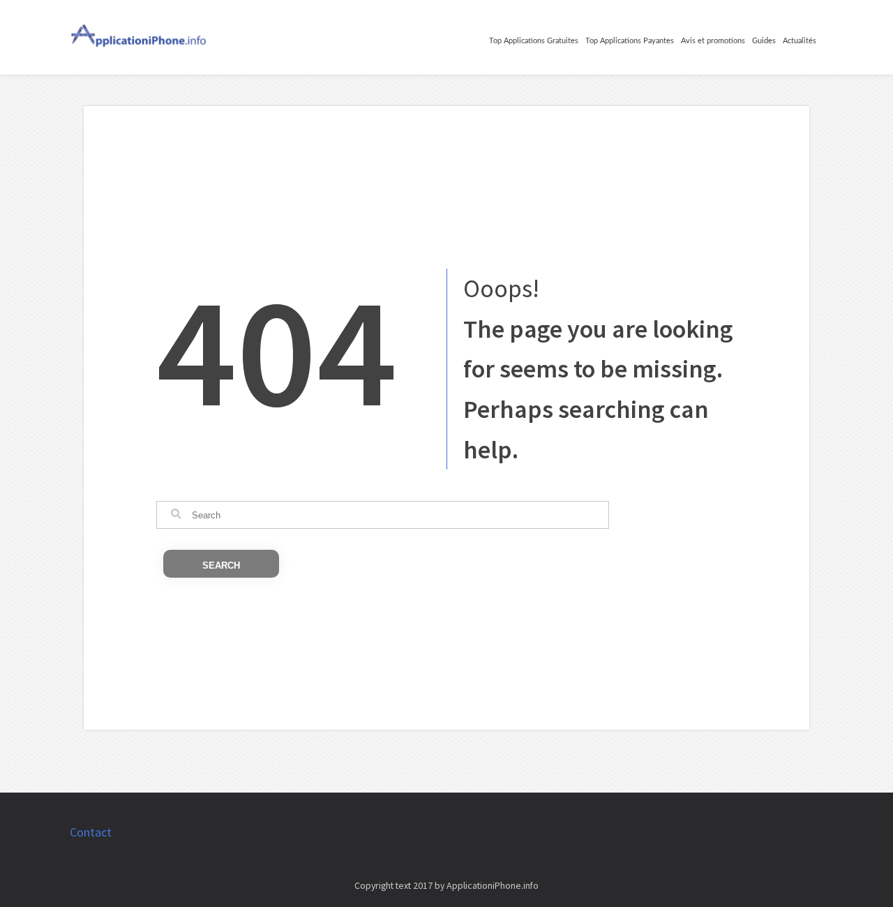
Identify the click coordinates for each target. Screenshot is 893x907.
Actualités (799, 41)
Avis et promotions (713, 41)
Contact (91, 832)
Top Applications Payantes (629, 41)
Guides (764, 41)
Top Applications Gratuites (533, 41)
